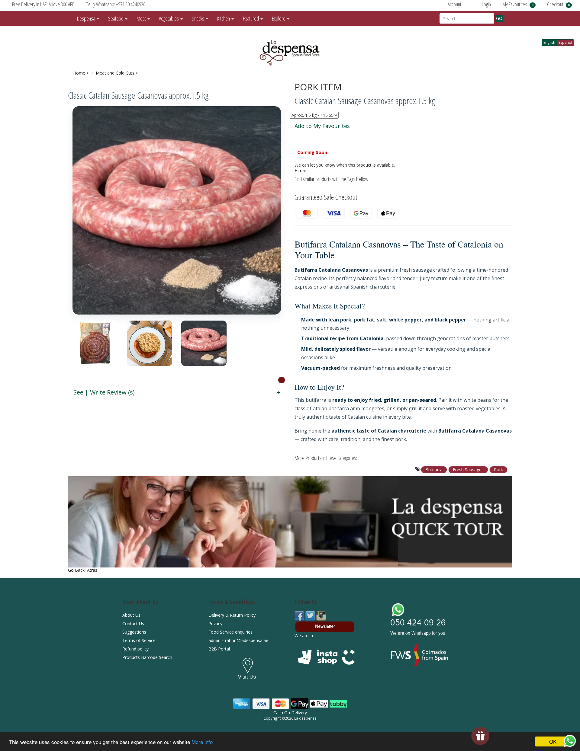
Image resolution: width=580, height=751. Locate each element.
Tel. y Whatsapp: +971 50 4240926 (115, 4)
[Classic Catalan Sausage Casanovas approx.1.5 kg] (176, 210)
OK (552, 741)
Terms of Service (139, 640)
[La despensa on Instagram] (321, 615)
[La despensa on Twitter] (310, 615)
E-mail (301, 170)
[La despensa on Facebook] (300, 615)
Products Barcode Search (147, 657)
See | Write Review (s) (104, 392)
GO (499, 18)
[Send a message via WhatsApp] (570, 741)
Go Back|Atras (82, 570)
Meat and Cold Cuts (115, 73)
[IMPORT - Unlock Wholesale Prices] (281, 379)
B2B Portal (219, 649)
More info (202, 742)
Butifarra (434, 469)
